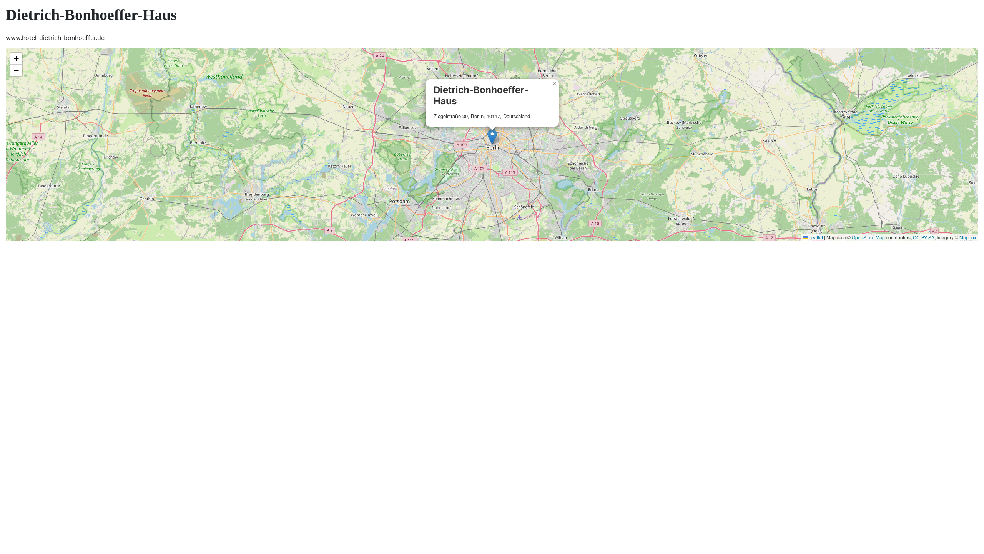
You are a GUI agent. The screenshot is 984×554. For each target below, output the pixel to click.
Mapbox (967, 237)
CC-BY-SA (923, 237)
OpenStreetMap (868, 237)
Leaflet (815, 237)
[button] (492, 137)
